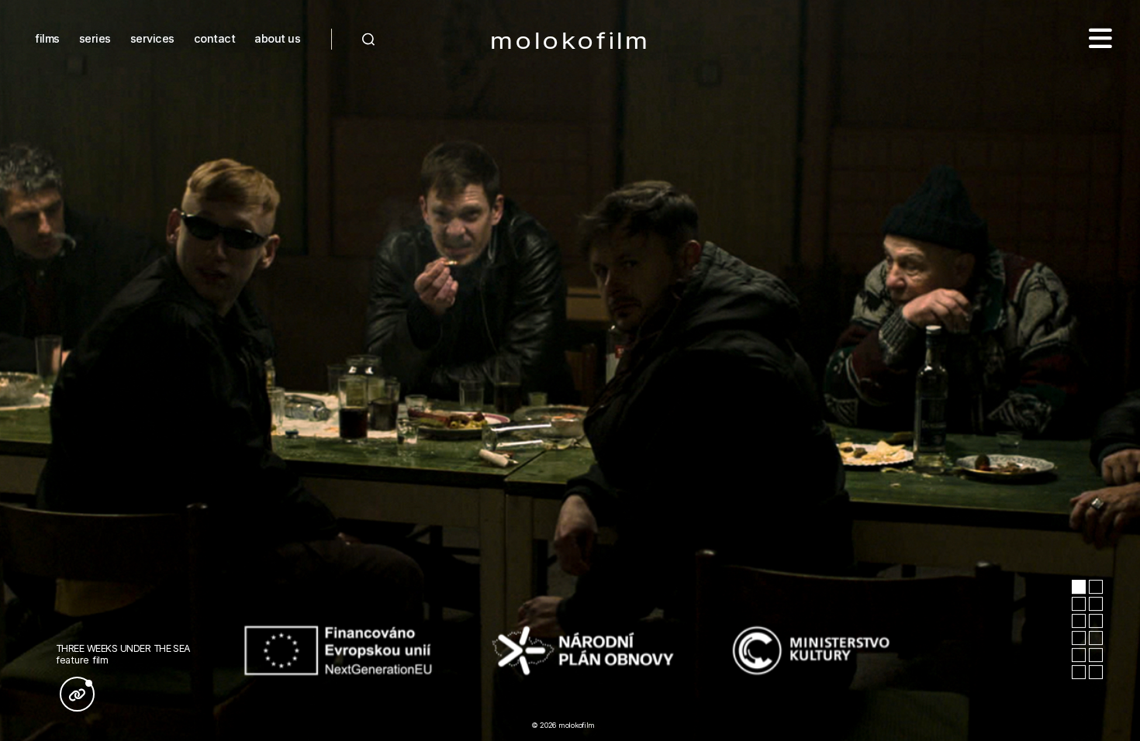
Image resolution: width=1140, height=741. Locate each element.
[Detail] (77, 694)
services (152, 38)
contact (215, 38)
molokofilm (570, 41)
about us (277, 38)
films (47, 38)
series (95, 38)
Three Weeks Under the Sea (123, 648)
